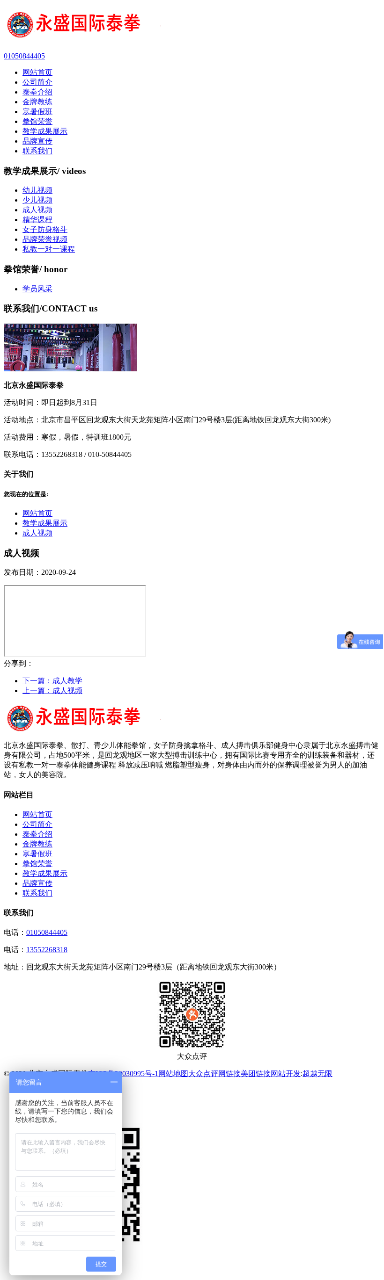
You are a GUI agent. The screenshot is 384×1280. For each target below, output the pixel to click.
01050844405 (46, 932)
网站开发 (286, 1074)
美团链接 (256, 1074)
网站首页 (37, 513)
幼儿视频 (37, 190)
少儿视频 (37, 200)
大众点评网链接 (214, 1074)
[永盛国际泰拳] (192, 26)
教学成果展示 (44, 523)
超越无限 (317, 1074)
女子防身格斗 (44, 229)
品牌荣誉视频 (44, 239)
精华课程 (37, 220)
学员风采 (37, 289)
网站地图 (173, 1074)
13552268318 (46, 950)
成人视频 (37, 210)
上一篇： (52, 690)
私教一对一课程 (48, 249)
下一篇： (52, 681)
